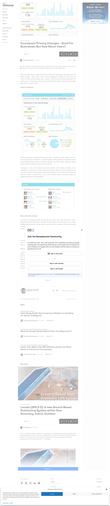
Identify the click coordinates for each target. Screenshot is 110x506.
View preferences (97, 494)
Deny (74, 494)
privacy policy (31, 275)
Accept (52, 494)
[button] (106, 489)
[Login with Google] (55, 269)
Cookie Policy (6, 503)
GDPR (11, 503)
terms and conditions (49, 274)
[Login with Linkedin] (55, 263)
